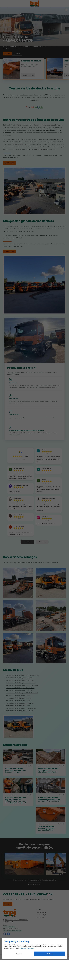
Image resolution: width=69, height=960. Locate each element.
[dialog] (34, 948)
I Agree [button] (49, 954)
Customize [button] (18, 953)
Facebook (30, 948)
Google (23, 948)
